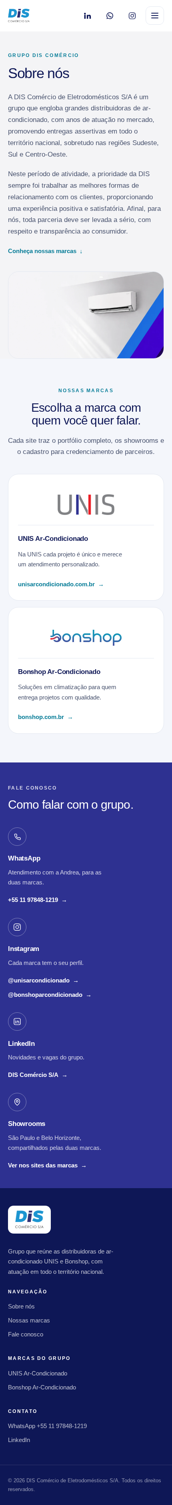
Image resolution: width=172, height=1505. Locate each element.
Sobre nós (21, 1306)
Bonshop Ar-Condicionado (42, 1387)
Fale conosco (25, 1334)
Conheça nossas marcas (45, 251)
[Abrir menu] (155, 15)
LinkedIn (19, 1439)
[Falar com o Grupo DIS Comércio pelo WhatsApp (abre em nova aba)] (109, 15)
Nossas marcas (29, 1320)
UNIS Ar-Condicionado (37, 1373)
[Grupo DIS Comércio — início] (19, 15)
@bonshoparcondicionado (50, 995)
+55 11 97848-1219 (37, 900)
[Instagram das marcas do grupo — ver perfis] (132, 15)
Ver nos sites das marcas (47, 1165)
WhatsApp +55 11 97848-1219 (47, 1425)
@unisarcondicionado (43, 981)
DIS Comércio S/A (38, 1075)
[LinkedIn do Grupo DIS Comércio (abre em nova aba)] (87, 15)
